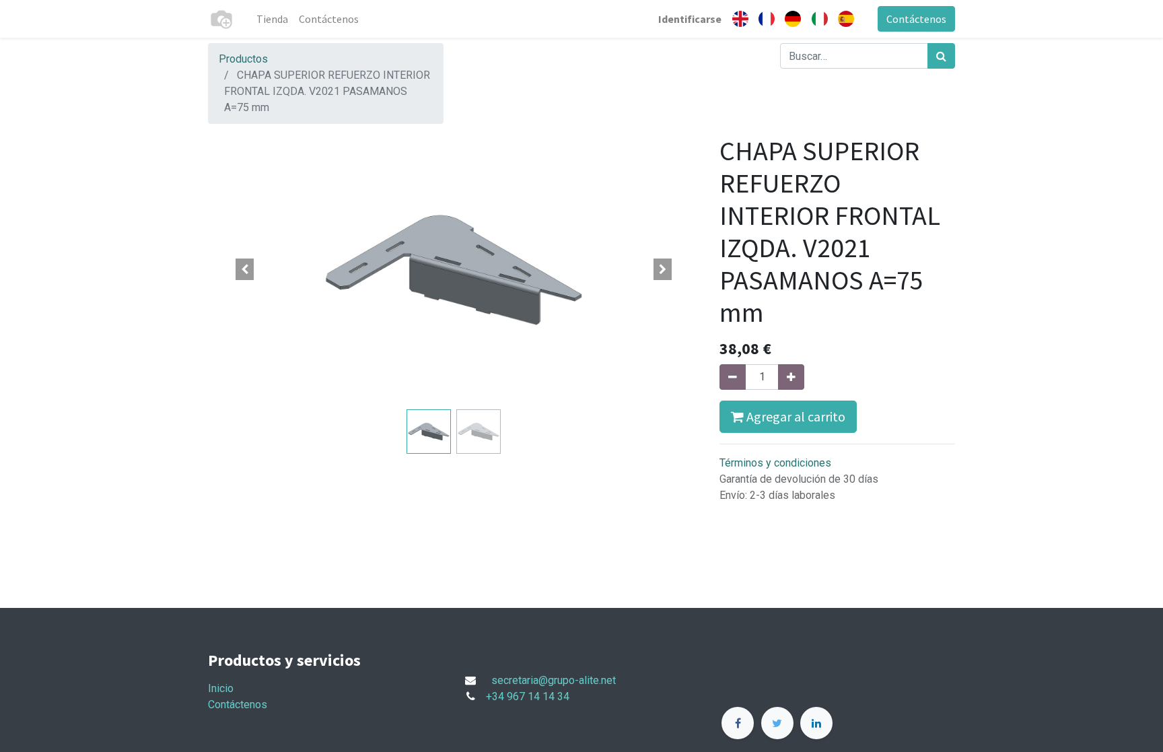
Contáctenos (916, 19)
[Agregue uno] (791, 377)
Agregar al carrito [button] (794, 416)
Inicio (221, 688)
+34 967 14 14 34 (527, 696)
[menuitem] (272, 18)
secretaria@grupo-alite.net (553, 680)
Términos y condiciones (775, 462)
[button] (245, 269)
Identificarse (689, 19)
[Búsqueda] (941, 56)
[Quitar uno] (732, 377)
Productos (243, 59)
